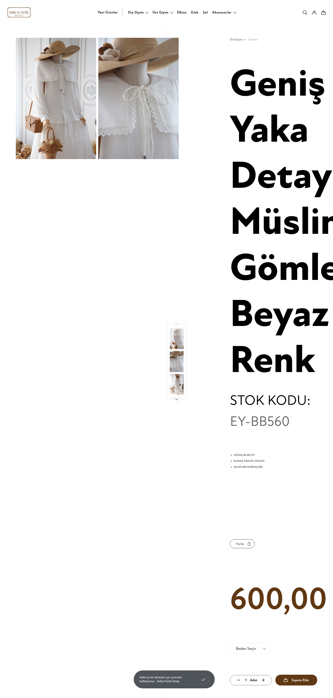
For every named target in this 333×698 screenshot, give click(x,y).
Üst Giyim (160, 12)
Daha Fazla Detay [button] (168, 681)
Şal (205, 12)
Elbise (182, 12)
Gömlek (253, 39)
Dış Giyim (136, 12)
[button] (177, 399)
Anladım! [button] (203, 676)
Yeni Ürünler (108, 12)
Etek (194, 12)
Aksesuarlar (222, 12)
